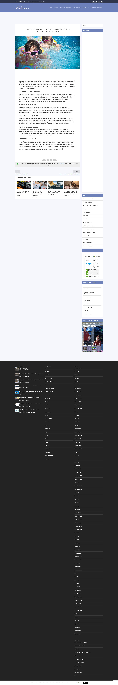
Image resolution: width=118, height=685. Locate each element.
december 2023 (78, 475)
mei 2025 (77, 418)
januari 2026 (78, 391)
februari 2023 (78, 509)
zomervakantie (68, 83)
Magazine (47, 408)
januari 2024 (78, 472)
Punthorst (47, 428)
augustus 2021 (78, 570)
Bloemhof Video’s (88, 289)
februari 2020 (78, 630)
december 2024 (78, 435)
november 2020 (78, 600)
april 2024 (77, 462)
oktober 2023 (78, 482)
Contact (85, 7)
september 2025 (78, 405)
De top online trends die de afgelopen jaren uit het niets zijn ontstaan (71, 193)
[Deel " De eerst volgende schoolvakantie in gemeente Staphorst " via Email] (56, 159)
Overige (57, 31)
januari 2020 (78, 634)
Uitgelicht (47, 448)
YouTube (85, 209)
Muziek (46, 415)
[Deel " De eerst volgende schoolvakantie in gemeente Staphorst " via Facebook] (42, 159)
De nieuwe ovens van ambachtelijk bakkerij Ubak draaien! (31, 380)
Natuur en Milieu (49, 418)
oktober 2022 (78, 522)
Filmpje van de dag (49, 388)
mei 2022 (77, 539)
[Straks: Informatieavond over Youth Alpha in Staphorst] (17, 404)
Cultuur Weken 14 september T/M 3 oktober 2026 (31, 386)
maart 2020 (77, 627)
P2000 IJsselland (87, 212)
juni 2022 (77, 536)
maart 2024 (77, 465)
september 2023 (78, 485)
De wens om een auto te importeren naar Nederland (24, 193)
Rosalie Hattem (88, 293)
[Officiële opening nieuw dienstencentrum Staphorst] (17, 410)
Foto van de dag (49, 391)
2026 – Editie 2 (80, 662)
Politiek (47, 425)
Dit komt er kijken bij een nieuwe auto (54, 192)
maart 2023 (77, 506)
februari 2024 (78, 469)
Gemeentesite (86, 235)
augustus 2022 (78, 529)
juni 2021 (77, 576)
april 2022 (77, 543)
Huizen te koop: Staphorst (89, 232)
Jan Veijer (86, 310)
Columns (47, 374)
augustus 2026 (78, 368)
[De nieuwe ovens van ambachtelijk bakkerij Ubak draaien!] (17, 381)
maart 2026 (77, 385)
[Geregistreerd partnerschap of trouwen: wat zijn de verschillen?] (40, 185)
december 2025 (78, 395)
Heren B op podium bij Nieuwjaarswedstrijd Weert (35, 1)
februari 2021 (78, 590)
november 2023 (78, 479)
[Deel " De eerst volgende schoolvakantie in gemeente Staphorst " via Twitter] (45, 159)
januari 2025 (78, 432)
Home (50, 7)
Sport (46, 442)
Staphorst (47, 445)
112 (46, 368)
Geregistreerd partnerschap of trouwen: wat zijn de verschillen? (39, 193)
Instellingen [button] (78, 682)
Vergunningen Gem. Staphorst (90, 205)
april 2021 (77, 583)
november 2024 (78, 438)
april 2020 (77, 624)
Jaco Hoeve (87, 300)
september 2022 (78, 526)
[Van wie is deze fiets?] (17, 369)
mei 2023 (77, 499)
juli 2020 (77, 613)
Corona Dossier (48, 378)
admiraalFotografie (89, 292)
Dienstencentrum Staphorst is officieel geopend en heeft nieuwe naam (30, 374)
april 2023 (77, 502)
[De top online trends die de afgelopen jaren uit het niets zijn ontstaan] (71, 185)
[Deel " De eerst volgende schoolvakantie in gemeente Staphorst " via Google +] (48, 159)
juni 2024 (77, 455)
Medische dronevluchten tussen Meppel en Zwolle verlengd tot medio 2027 (31, 392)
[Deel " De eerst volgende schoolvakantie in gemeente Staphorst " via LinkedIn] (53, 159)
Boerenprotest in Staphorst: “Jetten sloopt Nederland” (29, 398)
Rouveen (47, 438)
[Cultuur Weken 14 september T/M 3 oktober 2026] (17, 387)
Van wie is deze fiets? (24, 368)
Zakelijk (47, 459)
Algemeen (27, 369)
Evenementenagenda (88, 198)
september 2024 (78, 445)
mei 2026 (77, 378)
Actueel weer (86, 219)
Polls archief (78, 669)
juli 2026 (77, 371)
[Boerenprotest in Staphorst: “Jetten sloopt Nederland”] (17, 398)
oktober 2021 (78, 563)
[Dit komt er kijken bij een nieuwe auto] (55, 185)
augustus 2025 (78, 408)
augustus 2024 (78, 448)
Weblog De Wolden (87, 202)
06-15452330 (61, 163)
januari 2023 (78, 512)
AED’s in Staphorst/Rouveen (81, 642)
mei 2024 (77, 459)
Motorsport (48, 411)
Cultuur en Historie (49, 381)
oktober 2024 (78, 442)
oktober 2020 (78, 603)
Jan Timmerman (88, 303)
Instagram (85, 215)
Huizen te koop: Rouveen (89, 225)
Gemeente (33, 412)
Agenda (56, 7)
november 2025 (78, 398)
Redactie (45, 31)
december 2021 (78, 556)
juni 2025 (77, 415)
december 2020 (78, 597)
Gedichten (47, 395)
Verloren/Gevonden (87, 242)
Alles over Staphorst (65, 7)
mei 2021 (77, 580)
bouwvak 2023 (22, 96)
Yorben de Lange (88, 307)
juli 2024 (77, 452)
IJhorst (46, 401)
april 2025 (77, 422)
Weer (76, 676)
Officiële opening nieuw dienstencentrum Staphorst (29, 410)
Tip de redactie (86, 239)
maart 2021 (77, 586)
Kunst (46, 405)
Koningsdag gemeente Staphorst (83, 652)
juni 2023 (77, 496)
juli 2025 (77, 411)
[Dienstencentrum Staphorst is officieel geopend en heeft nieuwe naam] (17, 374)
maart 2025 (77, 425)
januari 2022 (78, 553)
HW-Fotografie (87, 314)
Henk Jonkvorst (88, 297)
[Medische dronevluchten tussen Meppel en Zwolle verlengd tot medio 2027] (17, 392)
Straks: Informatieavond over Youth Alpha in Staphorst (30, 404)
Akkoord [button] (85, 682)
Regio (46, 432)
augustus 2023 (78, 489)
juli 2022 (77, 533)
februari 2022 (78, 549)
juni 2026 (77, 374)
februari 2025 (78, 428)
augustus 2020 (78, 610)
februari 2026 (78, 388)
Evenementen (27, 406)
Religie (46, 435)
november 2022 (78, 519)
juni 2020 (77, 617)
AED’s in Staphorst (87, 222)
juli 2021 (77, 573)
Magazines (77, 655)
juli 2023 (77, 492)
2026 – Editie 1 (80, 659)
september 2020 (78, 607)
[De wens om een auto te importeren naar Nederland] (24, 185)
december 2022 (78, 516)
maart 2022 (77, 546)
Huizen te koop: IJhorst (88, 229)
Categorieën (76, 7)
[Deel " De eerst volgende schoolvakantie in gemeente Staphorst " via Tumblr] (50, 159)
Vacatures (47, 452)
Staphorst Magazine (96, 7)
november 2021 (78, 560)
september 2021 (78, 566)
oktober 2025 (78, 401)
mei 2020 (77, 620)
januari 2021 (78, 593)
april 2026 (77, 381)
